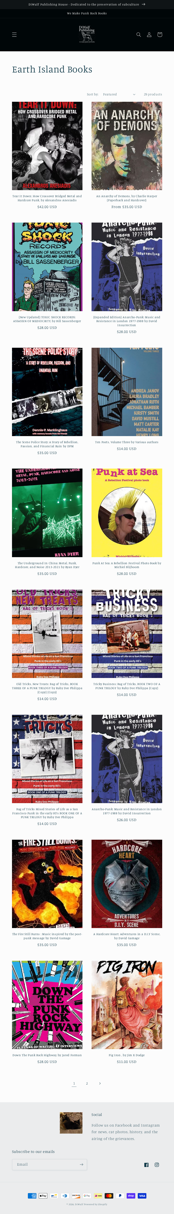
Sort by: (92, 94)
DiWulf (79, 1204)
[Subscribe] (81, 1164)
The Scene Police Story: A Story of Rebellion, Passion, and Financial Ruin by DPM (47, 444)
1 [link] (74, 1083)
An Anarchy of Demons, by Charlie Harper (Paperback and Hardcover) (126, 198)
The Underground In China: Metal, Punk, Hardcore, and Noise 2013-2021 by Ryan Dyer (47, 565)
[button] (14, 34)
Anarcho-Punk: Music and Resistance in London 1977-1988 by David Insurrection (127, 811)
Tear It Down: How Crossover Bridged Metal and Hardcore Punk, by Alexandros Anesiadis (47, 198)
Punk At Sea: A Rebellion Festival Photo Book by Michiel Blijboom (126, 565)
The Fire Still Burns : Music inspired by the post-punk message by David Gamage (47, 936)
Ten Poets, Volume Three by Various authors (126, 442)
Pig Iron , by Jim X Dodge (127, 1055)
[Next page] (100, 1083)
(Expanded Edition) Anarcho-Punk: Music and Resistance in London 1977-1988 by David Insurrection (126, 321)
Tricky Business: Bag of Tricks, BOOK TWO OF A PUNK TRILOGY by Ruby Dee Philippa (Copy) (126, 686)
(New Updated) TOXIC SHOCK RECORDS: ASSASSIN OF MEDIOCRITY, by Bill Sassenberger (47, 319)
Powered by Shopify (95, 1204)
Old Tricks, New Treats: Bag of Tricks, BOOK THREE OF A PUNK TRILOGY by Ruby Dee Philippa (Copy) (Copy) (47, 688)
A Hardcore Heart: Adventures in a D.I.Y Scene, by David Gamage (126, 936)
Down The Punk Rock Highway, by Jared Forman (47, 1055)
